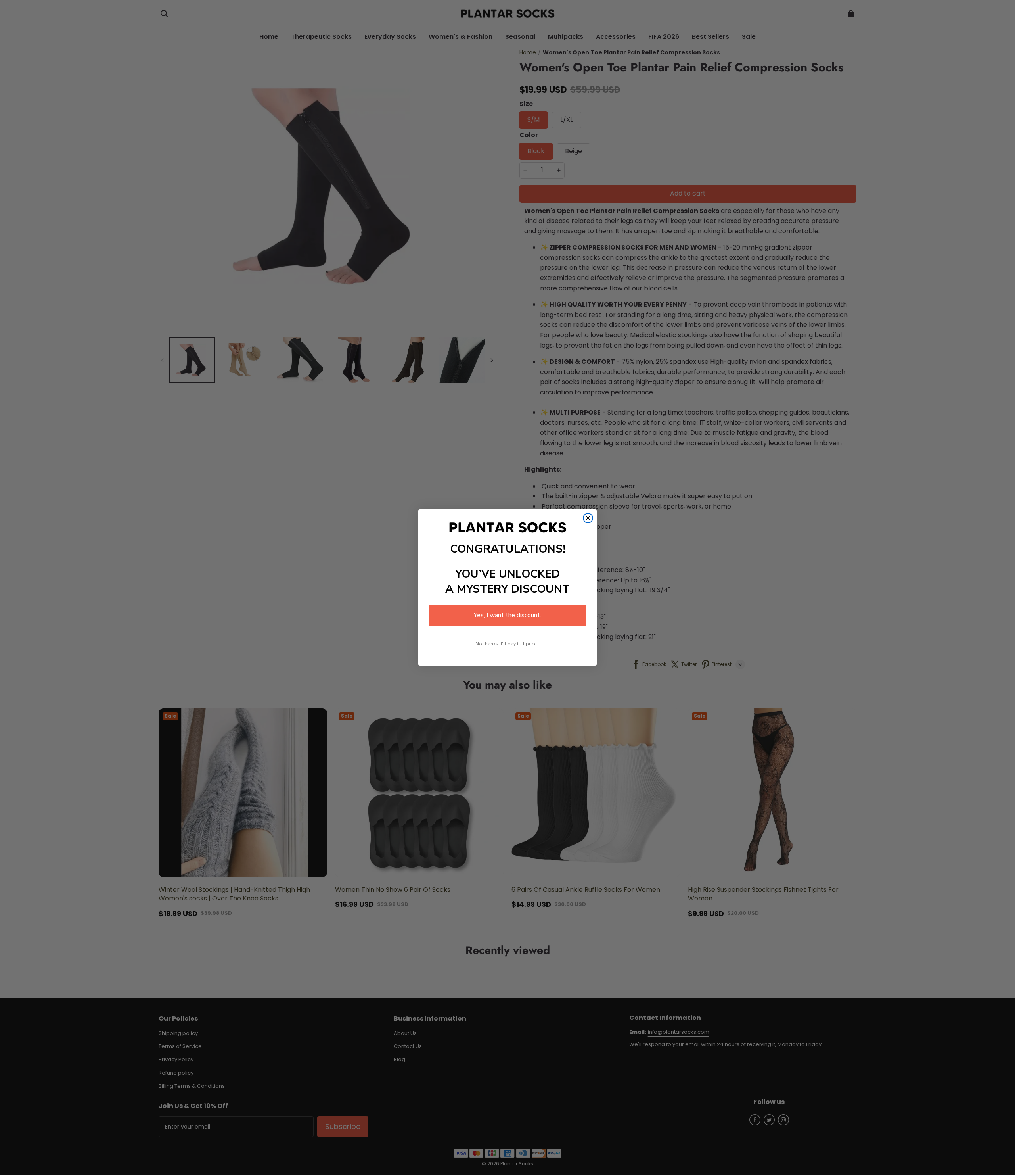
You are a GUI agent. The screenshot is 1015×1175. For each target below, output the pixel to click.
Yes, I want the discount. (507, 615)
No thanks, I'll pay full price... (507, 644)
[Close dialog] (588, 518)
